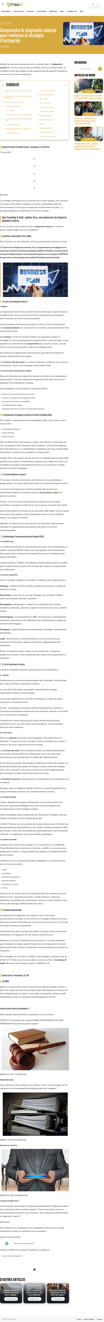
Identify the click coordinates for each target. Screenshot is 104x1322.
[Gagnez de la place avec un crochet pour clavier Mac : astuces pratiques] (88, 86)
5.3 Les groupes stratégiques (48, 107)
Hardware (89, 91)
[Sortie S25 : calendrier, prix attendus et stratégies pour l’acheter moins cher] (88, 109)
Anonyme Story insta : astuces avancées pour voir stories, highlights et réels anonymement (87, 146)
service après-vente (49, 492)
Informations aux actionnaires (48, 132)
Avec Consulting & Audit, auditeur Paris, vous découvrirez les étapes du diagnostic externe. (18, 97)
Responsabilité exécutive (47, 128)
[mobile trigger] (3, 4)
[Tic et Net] (14, 4)
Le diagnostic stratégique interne (48, 136)
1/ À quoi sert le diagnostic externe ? (14, 106)
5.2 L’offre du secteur (46, 103)
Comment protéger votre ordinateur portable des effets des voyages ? (58, 1292)
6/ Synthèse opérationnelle (45, 115)
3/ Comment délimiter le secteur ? (13, 125)
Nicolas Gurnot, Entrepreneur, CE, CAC (47, 120)
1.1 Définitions (11, 110)
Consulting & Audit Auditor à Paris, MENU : (14, 102)
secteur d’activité (12, 328)
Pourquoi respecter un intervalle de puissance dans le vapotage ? (11, 1292)
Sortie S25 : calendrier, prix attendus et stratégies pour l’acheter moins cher (85, 121)
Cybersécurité (88, 139)
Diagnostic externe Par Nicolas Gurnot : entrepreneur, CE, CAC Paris (18, 91)
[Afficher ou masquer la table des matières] (43, 85)
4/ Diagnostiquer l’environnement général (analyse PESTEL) (18, 129)
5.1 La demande (45, 99)
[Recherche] (92, 4)
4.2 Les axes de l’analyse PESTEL (48, 90)
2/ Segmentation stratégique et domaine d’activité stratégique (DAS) (19, 119)
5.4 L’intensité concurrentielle (48, 111)
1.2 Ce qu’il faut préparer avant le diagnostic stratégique (19, 115)
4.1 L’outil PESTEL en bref (13, 133)
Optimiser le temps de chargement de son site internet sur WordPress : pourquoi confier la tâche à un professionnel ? (34, 1290)
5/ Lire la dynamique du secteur (46, 95)
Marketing (6, 23)
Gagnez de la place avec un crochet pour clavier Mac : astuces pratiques (88, 97)
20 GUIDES (42, 124)
